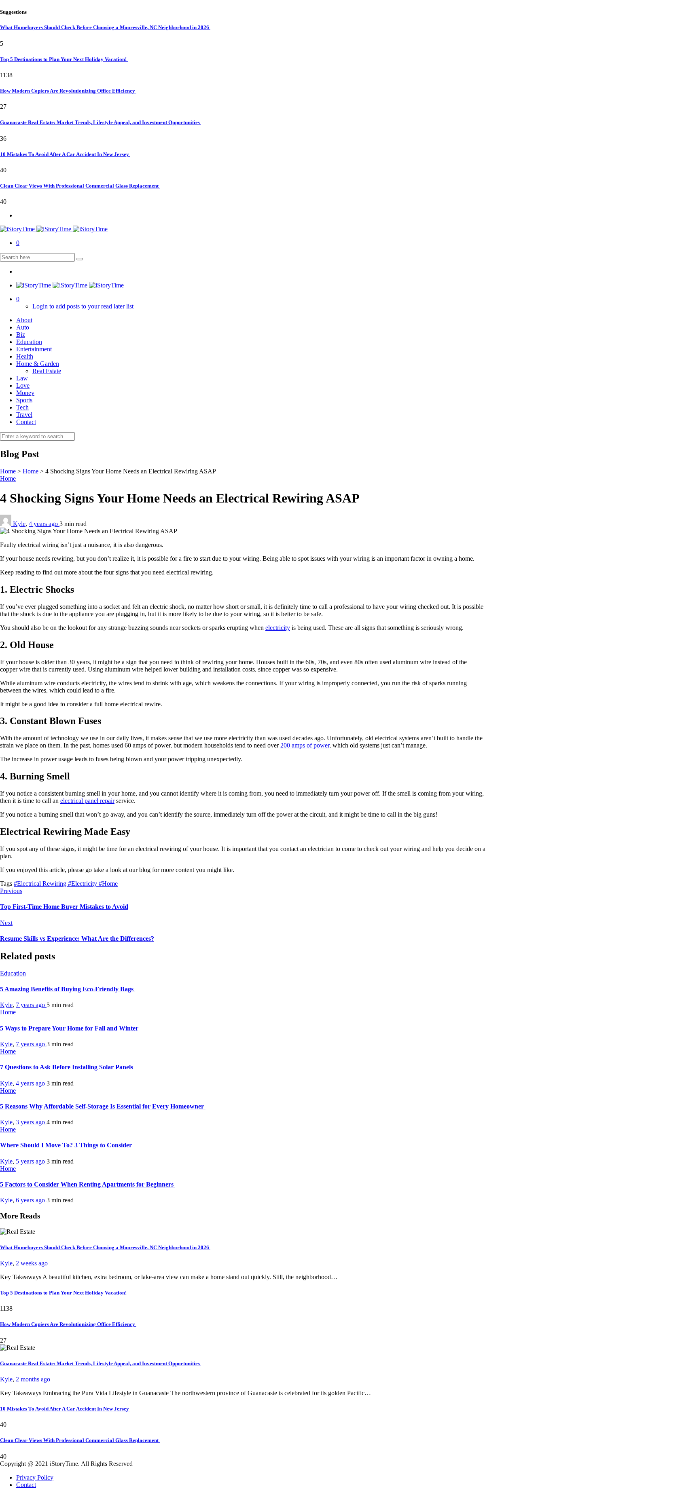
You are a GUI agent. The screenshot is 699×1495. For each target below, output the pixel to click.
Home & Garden (37, 363)
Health (24, 356)
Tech (22, 407)
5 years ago (31, 1161)
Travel (24, 414)
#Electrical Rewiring (41, 883)
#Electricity (83, 883)
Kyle (19, 523)
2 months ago (34, 1379)
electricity (277, 627)
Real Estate (46, 370)
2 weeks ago (32, 1263)
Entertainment (34, 349)
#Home (108, 883)
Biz (20, 334)
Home (8, 471)
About (24, 320)
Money (25, 392)
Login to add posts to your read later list (82, 306)
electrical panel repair (87, 800)
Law (22, 378)
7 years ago (31, 1004)
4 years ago (44, 523)
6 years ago (31, 1200)
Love (23, 385)
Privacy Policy (34, 1477)
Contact (26, 421)
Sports (24, 400)
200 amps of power (304, 745)
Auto (22, 327)
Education (29, 341)
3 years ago (31, 1122)
